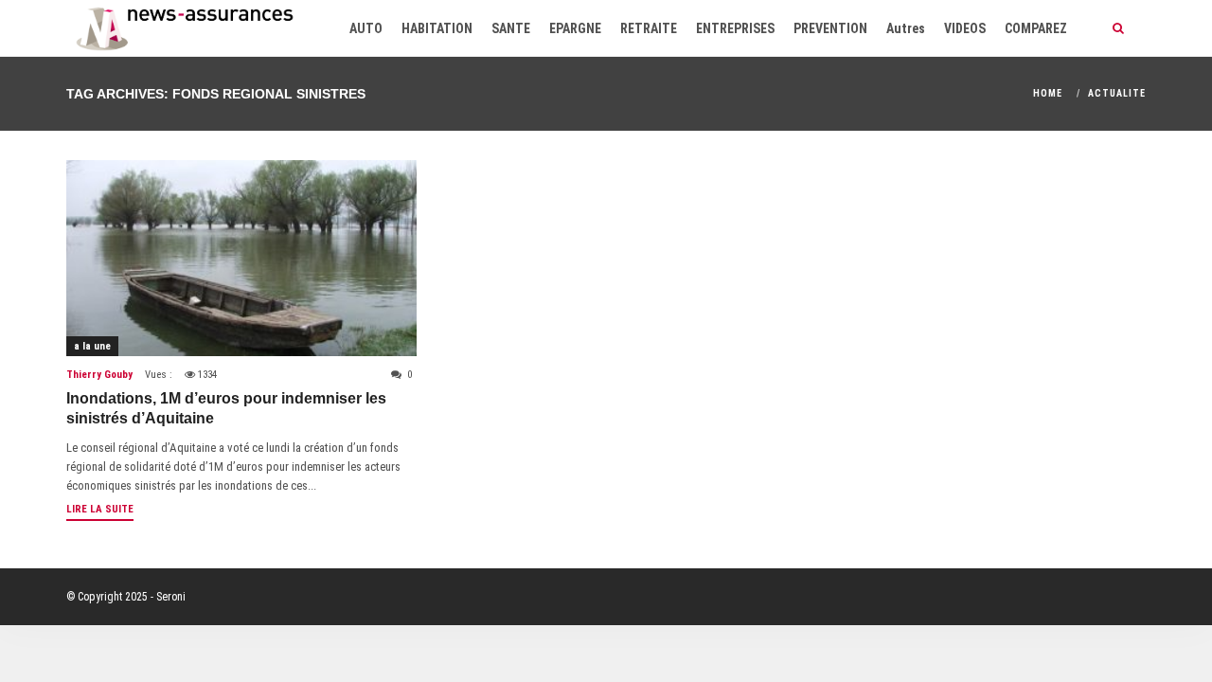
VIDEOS (965, 28)
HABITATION (436, 28)
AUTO (366, 28)
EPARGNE (575, 28)
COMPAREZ (1036, 28)
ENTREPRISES (735, 28)
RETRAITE (648, 28)
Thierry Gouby (99, 374)
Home (1047, 93)
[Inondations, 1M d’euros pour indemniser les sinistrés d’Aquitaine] (241, 258)
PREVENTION (830, 28)
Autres (905, 28)
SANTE (510, 28)
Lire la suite (100, 509)
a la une (92, 346)
